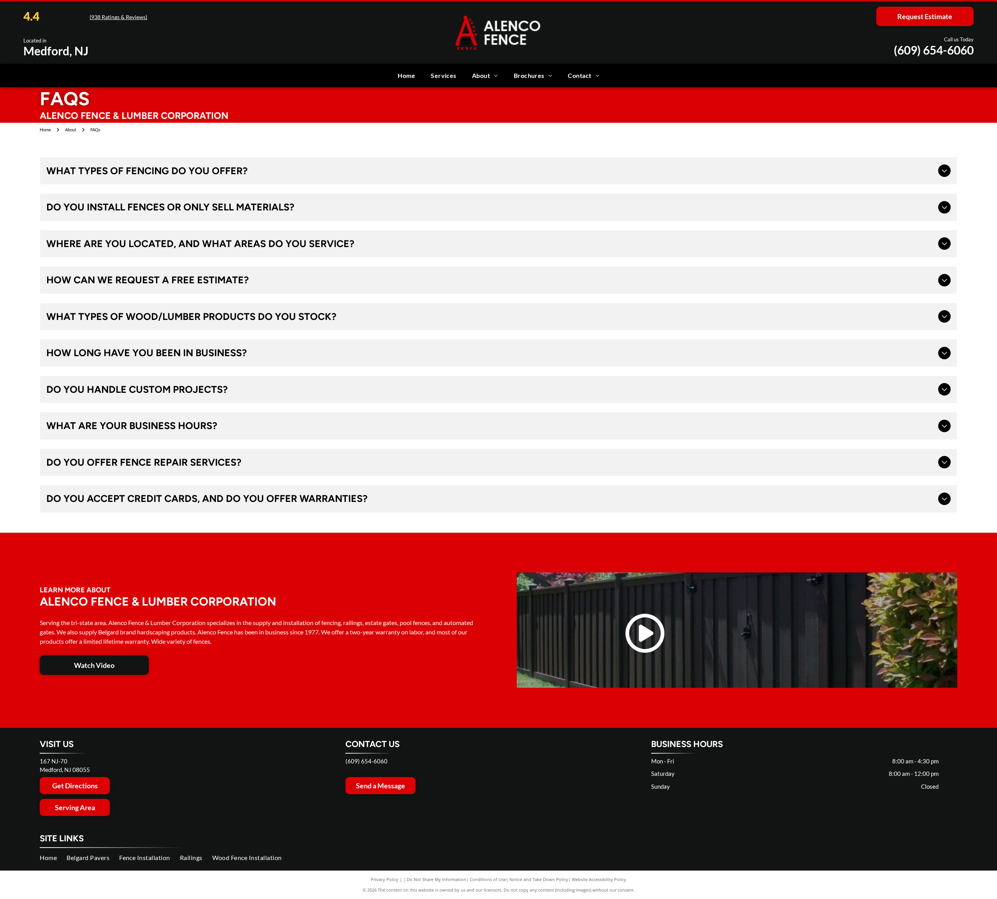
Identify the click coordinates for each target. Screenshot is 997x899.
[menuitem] (406, 75)
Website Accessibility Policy (599, 879)
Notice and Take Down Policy (538, 879)
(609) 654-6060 (934, 50)
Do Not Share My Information (436, 879)
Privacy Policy (384, 879)
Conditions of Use (488, 879)
